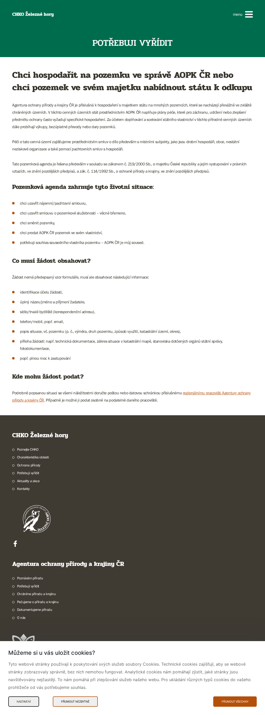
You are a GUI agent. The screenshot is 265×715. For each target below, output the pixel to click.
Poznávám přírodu (30, 578)
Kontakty (23, 489)
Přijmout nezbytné (75, 701)
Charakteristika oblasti (33, 457)
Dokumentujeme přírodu (34, 610)
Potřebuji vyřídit (28, 473)
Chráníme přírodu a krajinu (36, 594)
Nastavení (24, 701)
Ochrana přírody (28, 465)
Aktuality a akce (28, 481)
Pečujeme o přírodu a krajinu (38, 602)
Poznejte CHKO (28, 449)
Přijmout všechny (235, 701)
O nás (21, 618)
